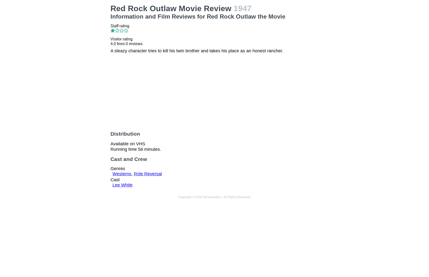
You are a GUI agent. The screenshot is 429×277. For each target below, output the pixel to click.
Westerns (121, 173)
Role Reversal (148, 173)
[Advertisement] (74, 78)
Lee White (122, 185)
